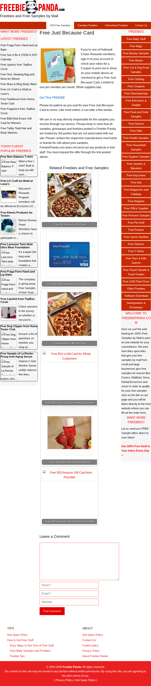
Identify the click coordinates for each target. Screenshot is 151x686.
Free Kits (136, 182)
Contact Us (141, 25)
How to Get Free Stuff (20, 640)
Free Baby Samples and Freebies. (30, 650)
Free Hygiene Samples (136, 156)
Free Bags (136, 46)
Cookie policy (90, 645)
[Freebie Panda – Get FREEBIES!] (32, 6)
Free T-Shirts (136, 251)
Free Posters (136, 229)
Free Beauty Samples (136, 53)
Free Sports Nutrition (136, 236)
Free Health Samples (136, 137)
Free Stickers (136, 244)
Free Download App (136, 93)
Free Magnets (136, 201)
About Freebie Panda (95, 656)
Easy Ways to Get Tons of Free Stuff (32, 645)
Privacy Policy (91, 650)
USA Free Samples (60, 25)
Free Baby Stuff (136, 39)
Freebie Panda (72, 666)
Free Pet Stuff (136, 222)
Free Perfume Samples (136, 215)
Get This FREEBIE (52, 97)
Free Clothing (136, 79)
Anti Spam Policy (17, 634)
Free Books (136, 60)
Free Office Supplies (136, 208)
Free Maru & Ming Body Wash (19, 84)
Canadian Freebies (88, 25)
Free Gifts (136, 130)
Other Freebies (136, 288)
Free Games (136, 123)
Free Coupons (136, 86)
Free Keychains (136, 175)
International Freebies (116, 25)
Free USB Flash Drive (136, 281)
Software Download (136, 295)
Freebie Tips (17, 656)
